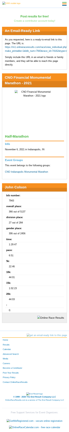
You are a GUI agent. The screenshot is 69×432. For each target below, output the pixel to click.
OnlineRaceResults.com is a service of (34, 400)
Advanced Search (11, 354)
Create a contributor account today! (34, 20)
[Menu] (64, 3)
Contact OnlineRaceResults (15, 382)
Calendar (7, 349)
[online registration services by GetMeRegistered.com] (34, 420)
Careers (6, 363)
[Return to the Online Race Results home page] (11, 3)
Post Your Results (11, 373)
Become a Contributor (12, 368)
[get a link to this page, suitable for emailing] (47, 335)
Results (6, 345)
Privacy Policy (9, 377)
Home (5, 340)
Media (5, 359)
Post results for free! (34, 16)
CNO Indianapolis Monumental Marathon (26, 172)
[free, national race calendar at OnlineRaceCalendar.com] (34, 427)
